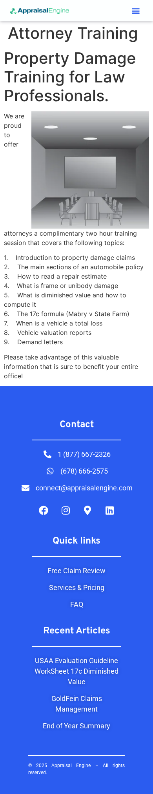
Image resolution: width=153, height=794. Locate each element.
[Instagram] (65, 510)
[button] (135, 10)
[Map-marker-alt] (87, 510)
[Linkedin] (109, 510)
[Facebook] (43, 510)
